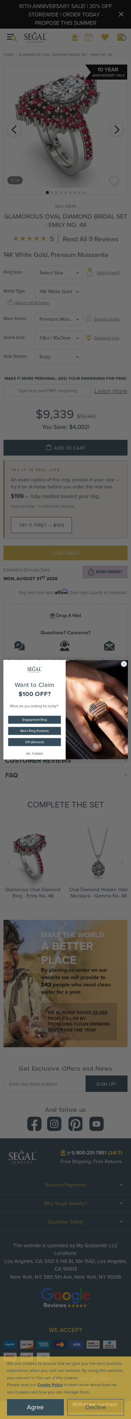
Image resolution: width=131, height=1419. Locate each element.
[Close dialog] (123, 663)
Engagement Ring (34, 719)
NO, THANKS (34, 753)
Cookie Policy (50, 1385)
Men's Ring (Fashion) (34, 730)
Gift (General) (34, 741)
